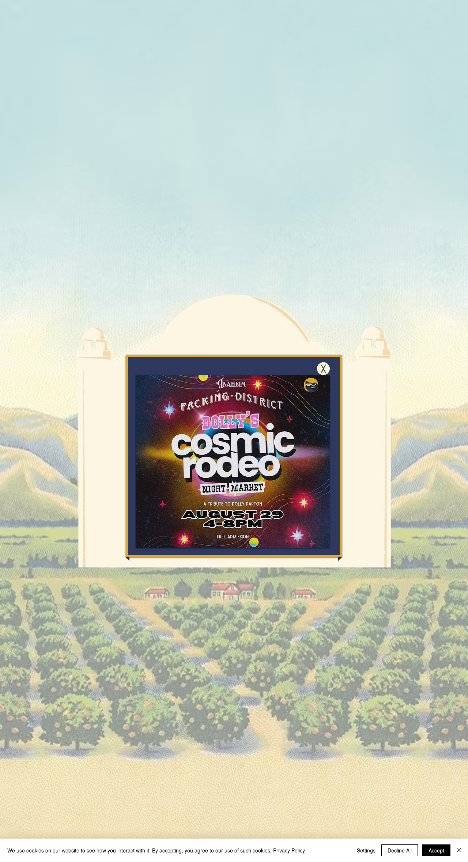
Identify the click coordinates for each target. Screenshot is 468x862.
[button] (323, 368)
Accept (436, 850)
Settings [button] (366, 850)
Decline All (400, 850)
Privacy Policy (289, 850)
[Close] (459, 850)
